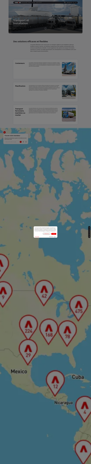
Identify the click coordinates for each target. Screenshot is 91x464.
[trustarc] (54, 236)
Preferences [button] (46, 233)
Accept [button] (54, 233)
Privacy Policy (37, 236)
